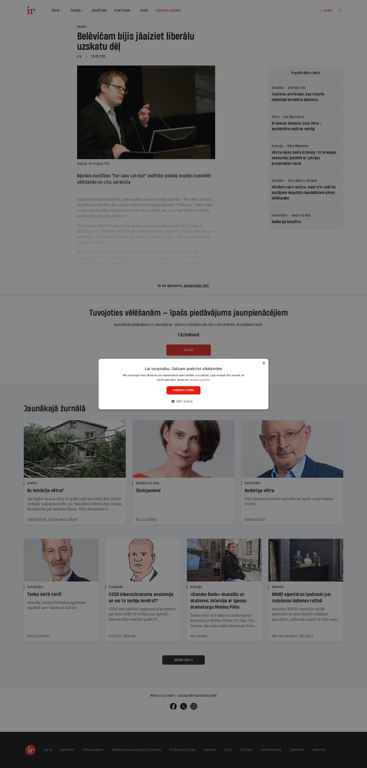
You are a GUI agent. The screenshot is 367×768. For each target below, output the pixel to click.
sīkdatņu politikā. (199, 380)
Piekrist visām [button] (183, 390)
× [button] (263, 363)
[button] (183, 401)
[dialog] (183, 384)
